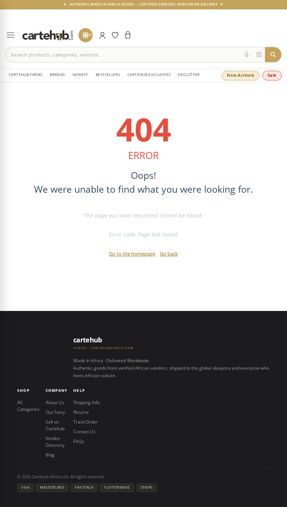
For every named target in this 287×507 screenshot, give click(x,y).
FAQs (78, 441)
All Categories (28, 405)
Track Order (85, 422)
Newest (80, 74)
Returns (81, 412)
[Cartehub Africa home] (48, 35)
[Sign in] (102, 35)
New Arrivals (240, 75)
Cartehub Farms (25, 74)
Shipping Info (86, 402)
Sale (272, 75)
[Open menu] (10, 35)
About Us (55, 402)
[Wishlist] (115, 35)
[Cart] (128, 35)
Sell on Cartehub (55, 425)
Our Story (55, 412)
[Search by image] (259, 55)
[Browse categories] (85, 35)
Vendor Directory (55, 441)
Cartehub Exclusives (148, 74)
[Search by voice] (247, 55)
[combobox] (123, 54)
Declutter (189, 74)
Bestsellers (108, 74)
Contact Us (84, 431)
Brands (57, 74)
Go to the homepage (132, 253)
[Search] (273, 54)
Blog (50, 455)
